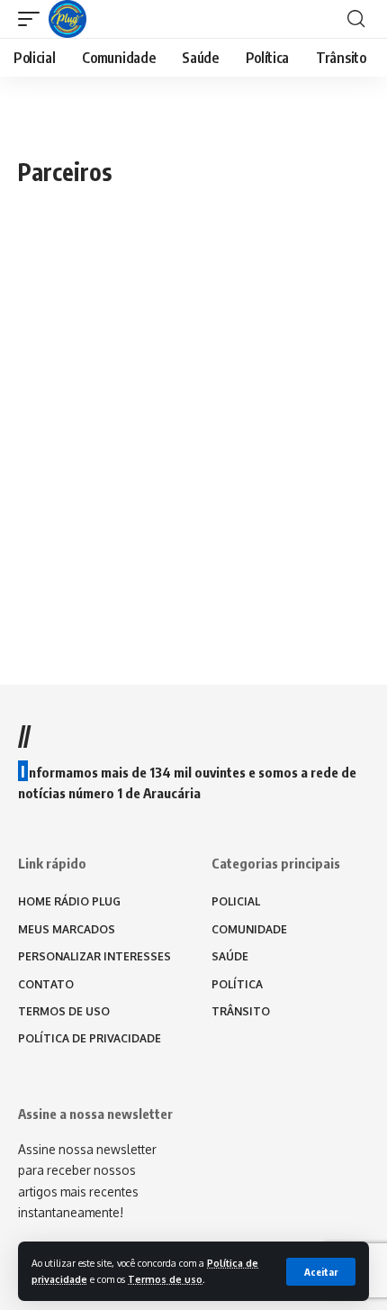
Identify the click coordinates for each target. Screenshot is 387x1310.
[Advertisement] (193, 396)
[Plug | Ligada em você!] (67, 19)
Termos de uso (165, 1279)
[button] (321, 1272)
